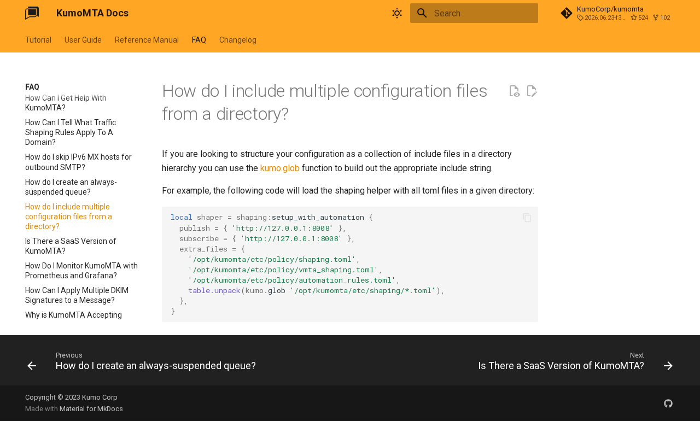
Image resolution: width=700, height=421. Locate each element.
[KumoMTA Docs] (32, 13)
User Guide (83, 40)
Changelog (237, 40)
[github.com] (668, 403)
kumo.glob (280, 168)
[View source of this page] (514, 91)
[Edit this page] (531, 91)
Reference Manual (147, 40)
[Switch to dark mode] (397, 13)
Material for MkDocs (91, 409)
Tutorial (38, 40)
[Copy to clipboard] (527, 217)
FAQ (199, 40)
